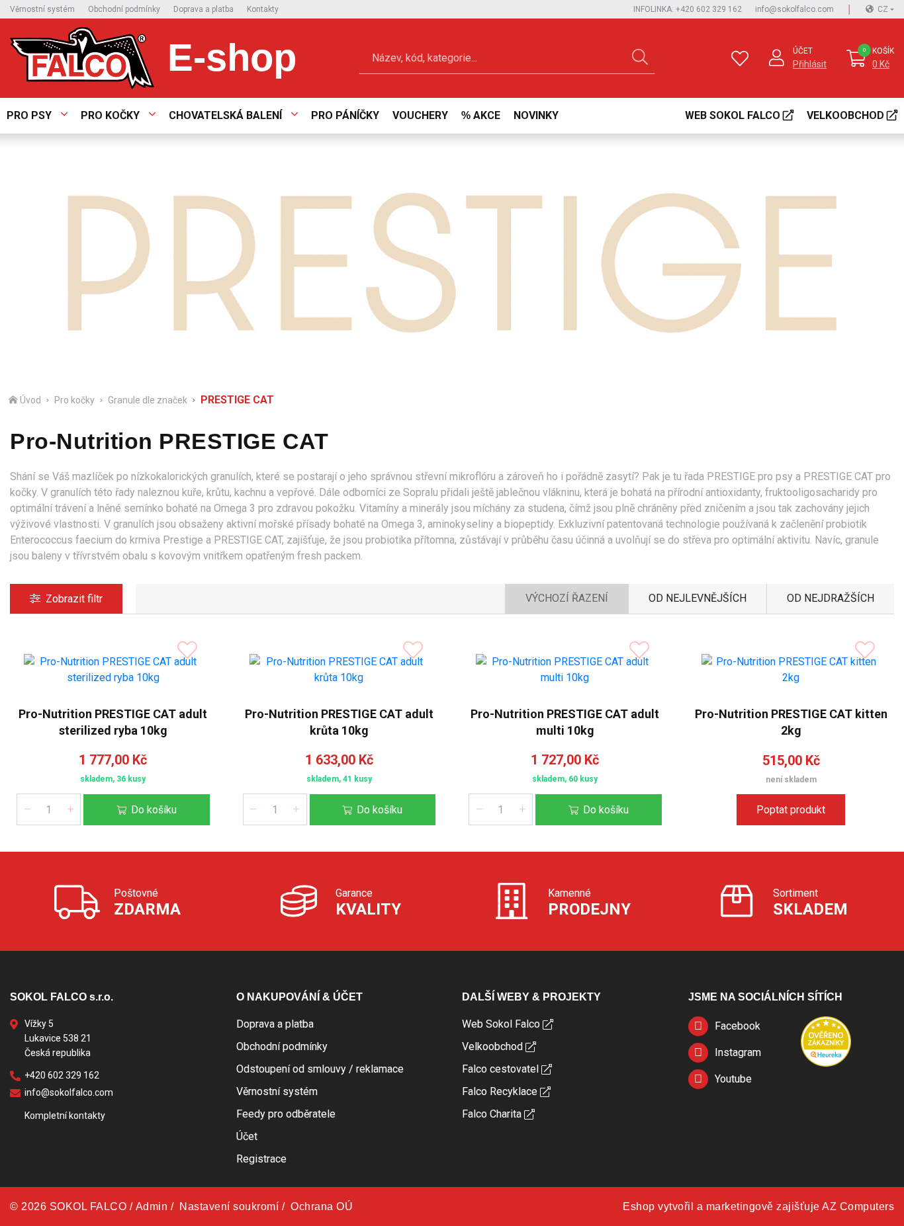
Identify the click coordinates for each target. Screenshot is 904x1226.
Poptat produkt (790, 809)
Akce (486, 115)
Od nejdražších (830, 598)
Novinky (536, 115)
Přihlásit (810, 64)
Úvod (30, 400)
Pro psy (29, 115)
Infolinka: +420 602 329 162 (687, 9)
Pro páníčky (345, 115)
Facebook (737, 1026)
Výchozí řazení (566, 598)
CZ (883, 9)
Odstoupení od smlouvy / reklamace (320, 1069)
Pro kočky (110, 115)
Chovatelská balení (225, 115)
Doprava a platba (203, 9)
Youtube (733, 1079)
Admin (152, 1206)
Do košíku (154, 809)
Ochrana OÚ (322, 1206)
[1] (640, 58)
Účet (803, 51)
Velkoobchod (845, 115)
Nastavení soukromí (229, 1206)
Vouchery (420, 115)
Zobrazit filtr (74, 599)
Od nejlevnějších (697, 598)
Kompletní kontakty (64, 1115)
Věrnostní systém (42, 9)
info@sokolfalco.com (794, 9)
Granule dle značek (147, 400)
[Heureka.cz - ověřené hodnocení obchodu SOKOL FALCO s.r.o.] (826, 1041)
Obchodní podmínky (124, 9)
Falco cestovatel (500, 1069)
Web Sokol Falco (732, 115)
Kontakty (263, 9)
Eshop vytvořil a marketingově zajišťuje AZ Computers (758, 1206)
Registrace (261, 1159)
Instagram (738, 1052)
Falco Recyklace (499, 1091)
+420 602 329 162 (61, 1075)
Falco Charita (491, 1114)
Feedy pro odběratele (286, 1114)
